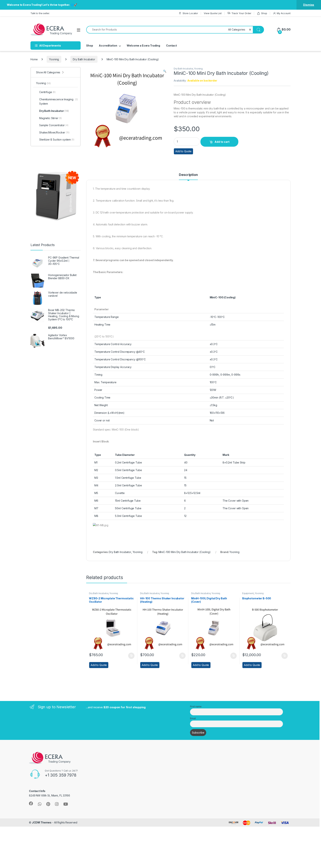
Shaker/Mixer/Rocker (54, 132)
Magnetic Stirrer (50, 118)
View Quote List (213, 13)
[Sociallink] (31, 803)
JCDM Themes (41, 822)
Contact (171, 45)
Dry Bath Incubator (84, 59)
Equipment (248, 593)
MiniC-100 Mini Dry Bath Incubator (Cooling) (184, 552)
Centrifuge (47, 92)
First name (196, 706)
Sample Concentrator (53, 125)
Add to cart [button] (131, 656)
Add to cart (222, 141)
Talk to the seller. (40, 13)
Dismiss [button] (308, 4)
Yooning (54, 59)
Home (34, 59)
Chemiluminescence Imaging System (58, 101)
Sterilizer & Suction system (56, 139)
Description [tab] (188, 175)
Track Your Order (241, 13)
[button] (164, 71)
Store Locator (190, 13)
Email (193, 718)
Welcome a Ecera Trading (143, 45)
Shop (264, 13)
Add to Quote (183, 151)
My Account (284, 13)
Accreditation (108, 45)
